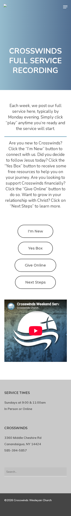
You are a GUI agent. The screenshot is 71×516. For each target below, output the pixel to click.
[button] (65, 7)
